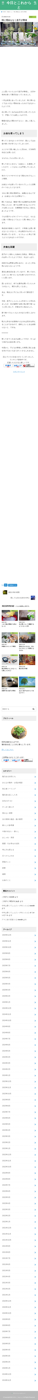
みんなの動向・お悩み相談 (12, 782)
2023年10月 (6, 1094)
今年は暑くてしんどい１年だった (14, 906)
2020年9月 (6, 1319)
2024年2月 (6, 1069)
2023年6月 (6, 1118)
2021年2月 (6, 1289)
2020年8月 (6, 1325)
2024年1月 (6, 1075)
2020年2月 (6, 1362)
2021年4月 (6, 1276)
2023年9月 (6, 1100)
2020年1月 (6, 1368)
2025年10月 (6, 947)
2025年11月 (6, 941)
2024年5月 (6, 1051)
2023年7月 (6, 1112)
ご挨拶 (4, 897)
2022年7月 (6, 1185)
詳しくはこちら (8, 750)
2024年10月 (6, 1020)
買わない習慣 (7, 813)
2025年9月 (6, 953)
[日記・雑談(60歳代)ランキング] (29, 366)
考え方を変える (8, 850)
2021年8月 (6, 1252)
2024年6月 (6, 1045)
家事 (4, 868)
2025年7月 (6, 965)
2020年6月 (6, 1337)
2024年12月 (6, 1008)
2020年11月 (6, 1307)
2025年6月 (6, 971)
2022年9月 (6, 1173)
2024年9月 (6, 1026)
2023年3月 (6, 1136)
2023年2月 (6, 1142)
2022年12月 (6, 1154)
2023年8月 (6, 1106)
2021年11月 (6, 1234)
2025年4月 (6, 984)
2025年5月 (6, 978)
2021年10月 (6, 1240)
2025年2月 (6, 996)
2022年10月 (6, 1167)
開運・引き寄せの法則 (10, 843)
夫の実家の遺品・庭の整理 (12, 819)
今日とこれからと (19, 5)
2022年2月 (6, 1215)
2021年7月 (6, 1258)
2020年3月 (6, 1356)
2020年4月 (6, 1350)
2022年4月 (6, 1203)
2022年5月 (6, 1197)
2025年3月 (6, 990)
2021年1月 (6, 1295)
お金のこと (6, 880)
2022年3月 (6, 1209)
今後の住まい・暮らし (10, 831)
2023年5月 (6, 1124)
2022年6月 (6, 1191)
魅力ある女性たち (9, 776)
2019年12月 (6, 1374)
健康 (4, 874)
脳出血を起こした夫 (9, 795)
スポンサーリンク (19, 371)
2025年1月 (6, 1002)
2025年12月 (6, 935)
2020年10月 (6, 1313)
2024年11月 (6, 1014)
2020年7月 (6, 1331)
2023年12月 (6, 1081)
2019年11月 (6, 1380)
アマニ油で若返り (8, 919)
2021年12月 (6, 1228)
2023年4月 (6, 1130)
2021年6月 (6, 1264)
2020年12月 (6, 1301)
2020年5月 (6, 1343)
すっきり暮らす (8, 807)
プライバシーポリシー (19, 1393)
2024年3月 (6, 1063)
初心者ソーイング (9, 789)
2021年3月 (6, 1283)
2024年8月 (6, 1032)
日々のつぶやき (8, 856)
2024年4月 (6, 1057)
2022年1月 (6, 1222)
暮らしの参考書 (8, 825)
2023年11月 (6, 1087)
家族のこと (13, 585)
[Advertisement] (19, 68)
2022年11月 (6, 1161)
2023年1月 (6, 1148)
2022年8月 (6, 1179)
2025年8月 (6, 959)
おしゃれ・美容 (8, 837)
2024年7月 (6, 1039)
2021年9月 (6, 1246)
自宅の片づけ (7, 801)
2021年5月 (6, 1270)
